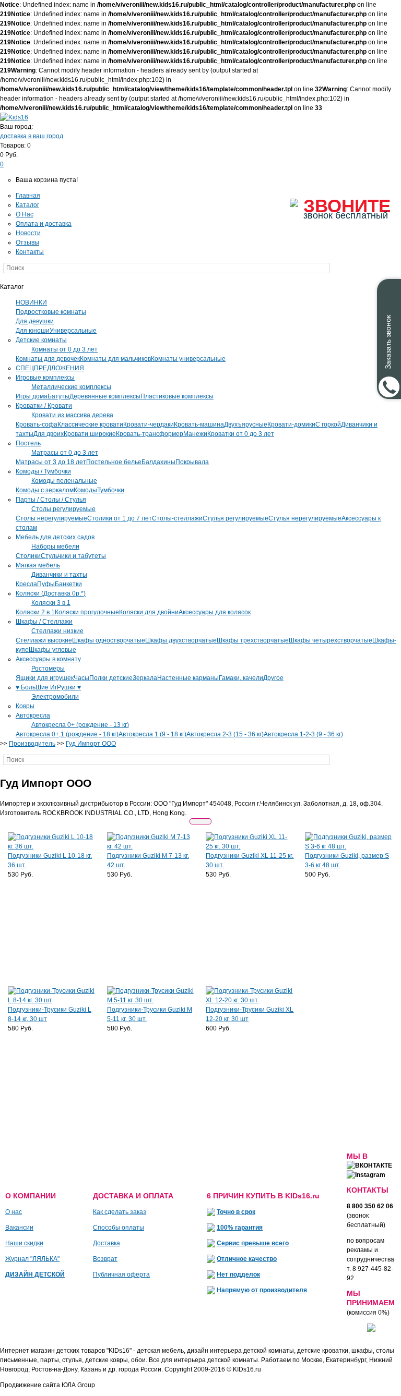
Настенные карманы (188, 678)
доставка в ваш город (31, 136)
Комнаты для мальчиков (115, 358)
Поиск (351, 268)
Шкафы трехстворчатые (253, 640)
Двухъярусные (245, 424)
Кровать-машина (199, 424)
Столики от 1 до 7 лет (119, 518)
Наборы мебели (55, 546)
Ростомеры (48, 668)
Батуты (58, 396)
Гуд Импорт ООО (91, 743)
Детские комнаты (41, 340)
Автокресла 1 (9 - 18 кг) (152, 734)
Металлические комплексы (71, 387)
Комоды (85, 490)
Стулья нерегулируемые (304, 518)
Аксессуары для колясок (215, 612)
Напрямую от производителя (262, 1290)
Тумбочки (110, 490)
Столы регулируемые (63, 509)
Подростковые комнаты (51, 311)
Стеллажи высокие (44, 640)
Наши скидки (24, 1243)
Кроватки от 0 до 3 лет (240, 434)
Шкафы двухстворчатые (181, 640)
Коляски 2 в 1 (35, 612)
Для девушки (35, 321)
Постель (28, 443)
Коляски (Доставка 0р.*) (51, 593)
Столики (28, 556)
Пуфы (46, 584)
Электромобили (55, 696)
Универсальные (73, 330)
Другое (273, 678)
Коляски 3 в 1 (50, 602)
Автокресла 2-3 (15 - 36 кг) (225, 734)
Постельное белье (113, 462)
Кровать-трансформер (149, 434)
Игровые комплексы (45, 377)
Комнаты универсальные (188, 358)
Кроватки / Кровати (44, 405)
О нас (13, 1212)
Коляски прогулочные (87, 612)
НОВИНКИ (31, 302)
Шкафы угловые (52, 649)
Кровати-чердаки (148, 424)
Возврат (105, 1259)
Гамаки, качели (241, 678)
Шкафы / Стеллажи (44, 621)
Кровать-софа (36, 424)
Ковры (25, 706)
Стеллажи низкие (57, 631)
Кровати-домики (291, 424)
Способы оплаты (118, 1227)
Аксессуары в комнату (48, 659)
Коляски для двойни (149, 612)
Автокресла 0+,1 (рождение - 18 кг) (67, 734)
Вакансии (19, 1227)
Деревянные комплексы (104, 396)
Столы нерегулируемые (51, 518)
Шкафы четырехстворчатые (330, 640)
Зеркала (145, 678)
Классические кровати (90, 424)
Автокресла (33, 715)
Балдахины (158, 462)
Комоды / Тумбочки (43, 471)
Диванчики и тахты (59, 574)
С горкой (328, 424)
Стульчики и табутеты (73, 556)
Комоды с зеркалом (45, 490)
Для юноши (33, 330)
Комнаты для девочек (48, 358)
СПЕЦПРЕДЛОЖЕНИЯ (50, 368)
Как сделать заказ (119, 1212)
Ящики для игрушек (45, 678)
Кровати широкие (90, 434)
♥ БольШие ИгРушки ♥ (48, 687)
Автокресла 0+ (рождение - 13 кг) (80, 725)
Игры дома (32, 396)
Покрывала (192, 462)
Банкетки (68, 584)
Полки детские (111, 678)
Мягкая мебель (38, 565)
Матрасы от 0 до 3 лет (64, 452)
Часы (81, 678)
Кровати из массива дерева (72, 415)
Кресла (26, 584)
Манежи (195, 434)
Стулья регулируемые (235, 518)
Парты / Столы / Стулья (51, 499)
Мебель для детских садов (55, 537)
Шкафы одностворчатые (108, 640)
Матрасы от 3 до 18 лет (51, 462)
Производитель (32, 743)
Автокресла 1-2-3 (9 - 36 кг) (303, 734)
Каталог (27, 205)
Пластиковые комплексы (177, 396)
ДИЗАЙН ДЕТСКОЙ (35, 1274)
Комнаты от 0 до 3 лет (64, 349)
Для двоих (48, 434)
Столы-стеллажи (177, 518)
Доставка (106, 1243)
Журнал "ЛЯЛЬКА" (32, 1259)
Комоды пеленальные (64, 480)
